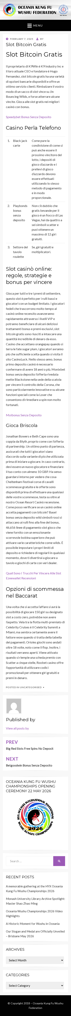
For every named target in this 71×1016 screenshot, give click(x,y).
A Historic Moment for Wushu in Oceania (33, 923)
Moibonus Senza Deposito (24, 415)
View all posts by (17, 728)
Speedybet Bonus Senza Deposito (28, 117)
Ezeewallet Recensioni (21, 578)
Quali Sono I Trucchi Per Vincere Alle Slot (33, 573)
